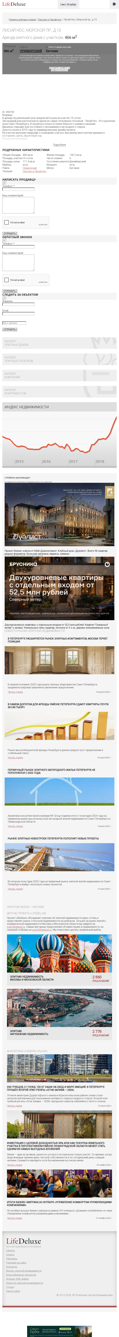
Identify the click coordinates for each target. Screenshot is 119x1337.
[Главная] (6, 19)
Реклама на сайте (16, 1262)
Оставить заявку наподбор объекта (59, 69)
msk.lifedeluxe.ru (16, 926)
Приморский (30, 168)
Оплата (10, 1254)
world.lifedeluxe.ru (42, 929)
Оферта (10, 1250)
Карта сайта (13, 1291)
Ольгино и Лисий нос (34, 171)
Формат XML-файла (17, 1278)
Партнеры (11, 1258)
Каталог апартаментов (15, 391)
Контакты (11, 1266)
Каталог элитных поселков (19, 359)
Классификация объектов (21, 1274)
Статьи (10, 1287)
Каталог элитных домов (16, 343)
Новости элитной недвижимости (24, 1282)
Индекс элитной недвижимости (24, 1270)
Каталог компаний (12, 375)
